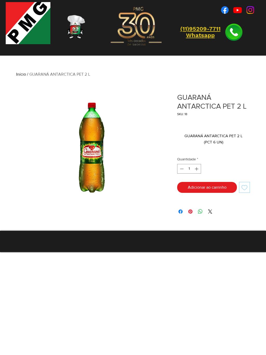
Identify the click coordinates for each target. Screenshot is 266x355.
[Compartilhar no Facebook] (180, 211)
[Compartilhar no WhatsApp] (200, 211)
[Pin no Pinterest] (190, 211)
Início (21, 74)
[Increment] (197, 168)
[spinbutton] (189, 168)
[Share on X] (210, 211)
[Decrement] (181, 168)
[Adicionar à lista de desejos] (244, 187)
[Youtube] (237, 10)
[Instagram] (250, 10)
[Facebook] (225, 10)
